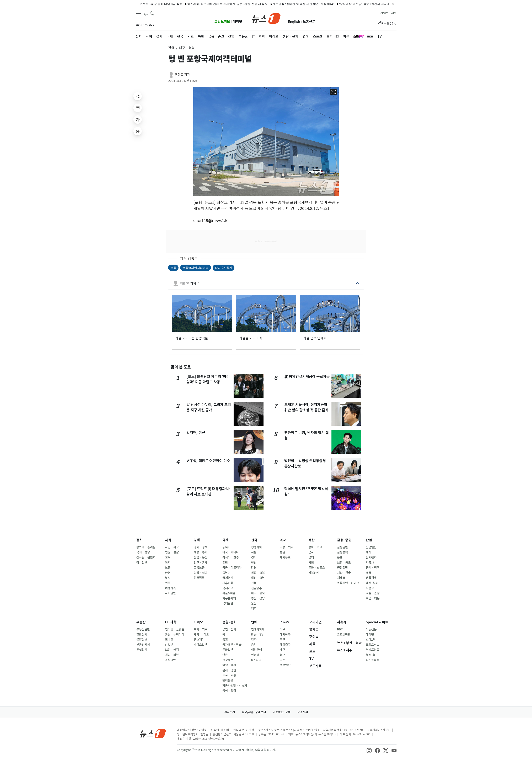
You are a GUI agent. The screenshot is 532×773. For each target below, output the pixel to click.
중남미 (226, 573)
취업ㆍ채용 (372, 598)
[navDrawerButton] (138, 13)
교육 (167, 557)
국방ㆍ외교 (286, 547)
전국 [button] (171, 48)
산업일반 (371, 547)
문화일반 (227, 650)
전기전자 (371, 557)
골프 (282, 660)
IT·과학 (170, 622)
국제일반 (227, 603)
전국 (254, 540)
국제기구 (227, 588)
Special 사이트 (377, 622)
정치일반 (141, 563)
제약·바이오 (201, 634)
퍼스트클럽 (372, 660)
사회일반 (170, 593)
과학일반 (170, 660)
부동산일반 (143, 629)
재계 (368, 552)
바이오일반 (200, 645)
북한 (311, 540)
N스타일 (256, 660)
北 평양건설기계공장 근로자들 (307, 376)
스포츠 (284, 622)
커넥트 (384, 13)
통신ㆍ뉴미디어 (174, 634)
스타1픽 (371, 639)
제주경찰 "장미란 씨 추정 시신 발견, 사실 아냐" (281, 4)
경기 (253, 557)
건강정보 (227, 660)
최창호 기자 (182, 74)
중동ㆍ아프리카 (231, 568)
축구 (282, 639)
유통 (368, 573)
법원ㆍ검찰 (172, 552)
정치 (139, 540)
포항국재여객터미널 (195, 267)
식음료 (370, 588)
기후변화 (227, 583)
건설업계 (141, 650)
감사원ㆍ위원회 (145, 557)
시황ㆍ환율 (344, 573)
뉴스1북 (371, 655)
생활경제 (371, 578)
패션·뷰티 (372, 583)
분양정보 (141, 639)
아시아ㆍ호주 (230, 557)
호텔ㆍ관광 (372, 593)
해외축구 (285, 645)
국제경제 (227, 578)
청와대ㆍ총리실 (145, 547)
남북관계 (313, 573)
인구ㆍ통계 (200, 563)
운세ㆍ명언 (229, 670)
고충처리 (302, 712)
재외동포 (285, 557)
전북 (253, 583)
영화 (253, 639)
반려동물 (227, 680)
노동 (167, 568)
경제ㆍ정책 (200, 547)
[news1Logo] (152, 733)
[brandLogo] (266, 18)
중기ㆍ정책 (372, 568)
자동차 (370, 563)
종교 (225, 639)
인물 (167, 583)
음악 (253, 645)
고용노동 (199, 568)
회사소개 (229, 712)
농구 (282, 655)
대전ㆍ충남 (258, 578)
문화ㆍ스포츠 (316, 568)
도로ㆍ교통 (229, 675)
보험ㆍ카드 (344, 563)
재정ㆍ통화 (200, 552)
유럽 (225, 563)
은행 (339, 557)
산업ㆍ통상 (200, 557)
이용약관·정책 (282, 712)
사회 (168, 540)
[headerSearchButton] (152, 13)
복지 (167, 563)
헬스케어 (199, 639)
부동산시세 (143, 645)
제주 (253, 608)
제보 (394, 13)
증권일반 (342, 568)
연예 (254, 622)
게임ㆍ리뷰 (172, 655)
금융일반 (342, 547)
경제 (197, 540)
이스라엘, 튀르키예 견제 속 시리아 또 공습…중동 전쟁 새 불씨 (205, 4)
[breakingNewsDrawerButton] (146, 13)
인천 (253, 563)
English (294, 22)
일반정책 (141, 634)
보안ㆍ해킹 (172, 650)
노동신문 (309, 22)
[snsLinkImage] (369, 750)
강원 (253, 568)
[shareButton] (137, 96)
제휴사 (341, 622)
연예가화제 (258, 629)
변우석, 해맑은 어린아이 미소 (208, 460)
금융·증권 (344, 540)
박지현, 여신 (195, 432)
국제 (225, 540)
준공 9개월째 (223, 267)
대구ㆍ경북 (258, 593)
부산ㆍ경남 (258, 598)
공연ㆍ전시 (229, 629)
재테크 (341, 578)
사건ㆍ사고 (172, 547)
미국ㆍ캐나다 (230, 552)
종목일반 (285, 665)
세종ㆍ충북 (258, 573)
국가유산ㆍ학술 (231, 645)
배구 (282, 650)
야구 (282, 629)
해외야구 (285, 634)
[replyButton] (137, 108)
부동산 (141, 622)
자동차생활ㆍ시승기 (234, 686)
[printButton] (137, 131)
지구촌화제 (229, 598)
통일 (282, 552)
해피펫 (237, 21)
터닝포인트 (372, 650)
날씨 (167, 578)
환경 (167, 573)
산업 (369, 540)
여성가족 (170, 588)
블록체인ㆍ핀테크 (348, 583)
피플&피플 (228, 593)
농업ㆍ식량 (200, 573)
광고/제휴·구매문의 (254, 712)
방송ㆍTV (257, 634)
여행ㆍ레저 (229, 665)
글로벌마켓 (344, 634)
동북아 (226, 547)
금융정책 (342, 552)
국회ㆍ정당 (143, 552)
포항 (173, 267)
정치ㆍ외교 (315, 547)
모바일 (169, 639)
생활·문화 (229, 622)
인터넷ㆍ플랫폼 (174, 629)
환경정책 (199, 578)
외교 (283, 540)
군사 (311, 552)
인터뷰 (255, 655)
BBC (340, 629)
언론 (225, 655)
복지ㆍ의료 (200, 629)
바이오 (198, 622)
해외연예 (256, 650)
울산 (253, 603)
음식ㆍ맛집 (229, 691)
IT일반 (169, 645)
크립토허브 (222, 21)
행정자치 (256, 547)
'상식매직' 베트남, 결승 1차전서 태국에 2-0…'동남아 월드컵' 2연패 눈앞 (363, 4)
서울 (253, 552)
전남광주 (256, 588)
